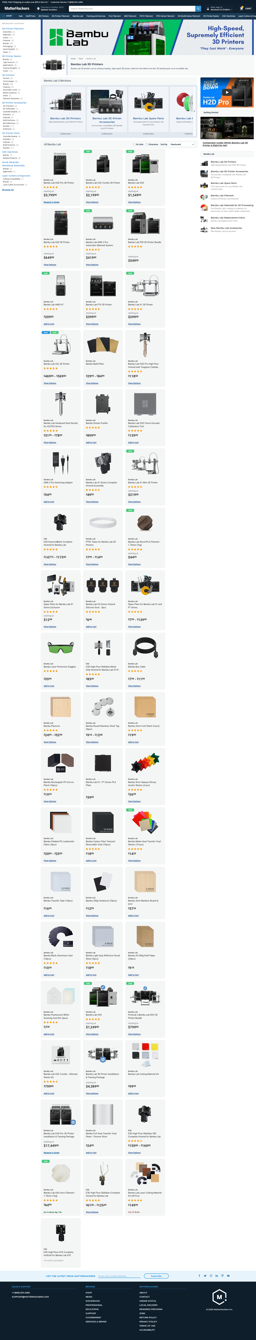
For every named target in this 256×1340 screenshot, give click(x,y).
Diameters (9, 32)
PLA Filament (115, 16)
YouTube (228, 1275)
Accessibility (147, 1330)
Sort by (164, 144)
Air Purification (10, 109)
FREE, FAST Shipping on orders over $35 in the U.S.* (25, 2)
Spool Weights (10, 49)
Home (73, 59)
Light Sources (10, 62)
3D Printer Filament (60, 16)
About (143, 1292)
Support (91, 1313)
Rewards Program (150, 1309)
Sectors (8, 78)
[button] (50, 8)
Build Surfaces (11, 120)
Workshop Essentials (13, 165)
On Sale (139, 144)
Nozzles (8, 126)
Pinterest (222, 1275)
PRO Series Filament (165, 16)
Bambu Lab (78, 16)
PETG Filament (146, 16)
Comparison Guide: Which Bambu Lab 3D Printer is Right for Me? (225, 144)
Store (81, 59)
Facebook (199, 1275)
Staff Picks (30, 16)
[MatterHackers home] (17, 8)
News (89, 1297)
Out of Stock (134, 1212)
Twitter (205, 1275)
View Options (92, 202)
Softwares (9, 129)
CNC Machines (228, 16)
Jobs (142, 1313)
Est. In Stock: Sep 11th (53, 1212)
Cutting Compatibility (13, 179)
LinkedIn (216, 1275)
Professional (94, 1305)
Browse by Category (13, 23)
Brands (8, 43)
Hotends (8, 117)
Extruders (8, 114)
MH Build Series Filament (189, 16)
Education (92, 1309)
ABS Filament (130, 16)
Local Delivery (148, 1305)
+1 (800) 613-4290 (75, 2)
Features (8, 40)
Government (93, 1317)
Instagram (210, 1275)
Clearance (153, 144)
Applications (10, 65)
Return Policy (148, 1317)
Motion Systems (11, 93)
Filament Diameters (13, 98)
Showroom (93, 1301)
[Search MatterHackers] (198, 9)
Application (9, 171)
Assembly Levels (11, 90)
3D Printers (44, 16)
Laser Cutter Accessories (15, 185)
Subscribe (156, 1276)
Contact (144, 1297)
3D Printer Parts (11, 133)
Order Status (147, 1301)
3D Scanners (10, 106)
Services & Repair (96, 1321)
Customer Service (59, 2)
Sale (21, 16)
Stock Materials (10, 162)
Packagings (9, 46)
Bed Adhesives (11, 123)
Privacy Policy (148, 1321)
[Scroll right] (194, 111)
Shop (89, 1292)
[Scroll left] (44, 111)
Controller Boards (12, 112)
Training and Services (95, 16)
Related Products (12, 158)
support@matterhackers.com (30, 1297)
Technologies (10, 81)
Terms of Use (147, 1325)
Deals (7, 52)
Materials (9, 35)
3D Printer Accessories (14, 102)
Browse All (8, 189)
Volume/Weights (11, 68)
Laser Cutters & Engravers (16, 175)
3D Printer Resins (211, 16)
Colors (8, 38)
